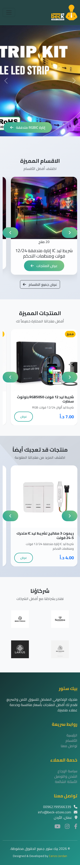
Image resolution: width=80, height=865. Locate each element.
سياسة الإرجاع (67, 771)
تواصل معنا (69, 745)
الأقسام (71, 740)
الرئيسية (71, 735)
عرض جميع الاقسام (42, 284)
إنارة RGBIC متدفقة (30, 127)
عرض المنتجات (47, 265)
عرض (23, 416)
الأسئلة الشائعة (66, 781)
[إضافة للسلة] (48, 360)
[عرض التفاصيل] (39, 360)
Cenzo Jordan (58, 856)
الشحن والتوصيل (65, 776)
